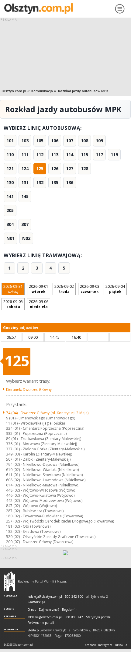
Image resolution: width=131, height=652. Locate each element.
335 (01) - (36, 433)
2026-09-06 (38, 304)
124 (25, 168)
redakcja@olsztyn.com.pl (44, 597)
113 (54, 154)
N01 (10, 238)
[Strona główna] (56, 8)
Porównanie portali (40, 623)
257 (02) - (60, 521)
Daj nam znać (49, 610)
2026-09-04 (115, 289)
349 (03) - (39, 454)
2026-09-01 (38, 289)
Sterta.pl (33, 630)
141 (10, 196)
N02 (26, 238)
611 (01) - (44, 474)
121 (10, 168)
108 (84, 140)
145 (25, 196)
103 (25, 140)
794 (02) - (42, 464)
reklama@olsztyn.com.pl (44, 617)
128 (84, 168)
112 (39, 154)
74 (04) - (47, 412)
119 (114, 154)
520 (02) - (50, 536)
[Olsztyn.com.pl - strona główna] (9, 581)
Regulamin (70, 610)
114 (69, 154)
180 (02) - (44, 516)
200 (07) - (39, 541)
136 (69, 182)
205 (10, 210)
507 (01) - (38, 459)
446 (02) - (40, 495)
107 (69, 140)
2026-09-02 (64, 289)
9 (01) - (40, 418)
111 (25, 154)
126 (54, 168)
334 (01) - (45, 428)
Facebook (90, 645)
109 (99, 140)
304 (10, 224)
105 (39, 140)
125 (39, 168)
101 (10, 140)
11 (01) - (35, 423)
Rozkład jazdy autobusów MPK (83, 91)
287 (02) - (35, 510)
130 (10, 182)
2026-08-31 (13, 289)
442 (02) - (44, 500)
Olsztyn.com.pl (14, 91)
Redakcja (10, 595)
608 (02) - (45, 479)
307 (25, 224)
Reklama (10, 616)
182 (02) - (33, 531)
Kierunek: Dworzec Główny (29, 389)
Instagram (105, 645)
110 (10, 154)
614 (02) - (42, 485)
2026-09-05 (13, 304)
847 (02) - (31, 505)
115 (84, 154)
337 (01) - (45, 449)
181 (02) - (28, 526)
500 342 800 (74, 597)
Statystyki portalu (98, 617)
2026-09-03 (89, 289)
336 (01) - (41, 443)
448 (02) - (41, 490)
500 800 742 (74, 617)
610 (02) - (42, 469)
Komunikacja (42, 91)
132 (39, 182)
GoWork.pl (36, 602)
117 (99, 154)
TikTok (119, 645)
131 (25, 182)
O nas (31, 610)
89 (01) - (43, 438)
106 (54, 140)
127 (69, 168)
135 (54, 182)
